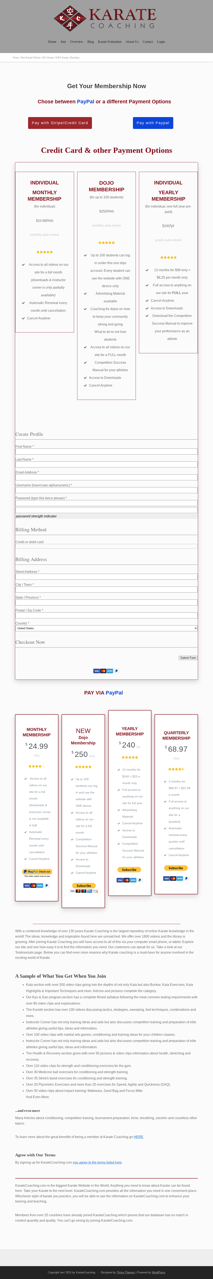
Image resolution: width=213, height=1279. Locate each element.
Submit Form (188, 657)
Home (52, 41)
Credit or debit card (29, 542)
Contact (148, 41)
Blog (90, 41)
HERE (138, 1137)
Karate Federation (109, 41)
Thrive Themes (126, 1272)
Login (161, 41)
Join (63, 41)
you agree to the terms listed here (97, 1162)
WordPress (158, 1272)
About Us (132, 41)
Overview (76, 41)
